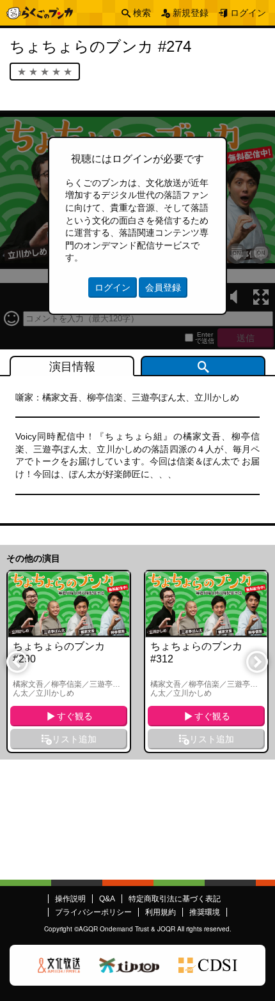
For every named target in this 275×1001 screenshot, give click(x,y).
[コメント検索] (203, 366)
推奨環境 (204, 912)
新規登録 (190, 13)
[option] (69, 661)
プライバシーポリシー (93, 912)
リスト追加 (74, 739)
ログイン (248, 13)
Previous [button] (16, 661)
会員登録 (163, 287)
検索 (142, 13)
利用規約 (160, 912)
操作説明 (70, 898)
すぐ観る (75, 716)
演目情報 (72, 366)
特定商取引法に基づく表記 (175, 898)
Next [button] (256, 661)
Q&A (107, 898)
